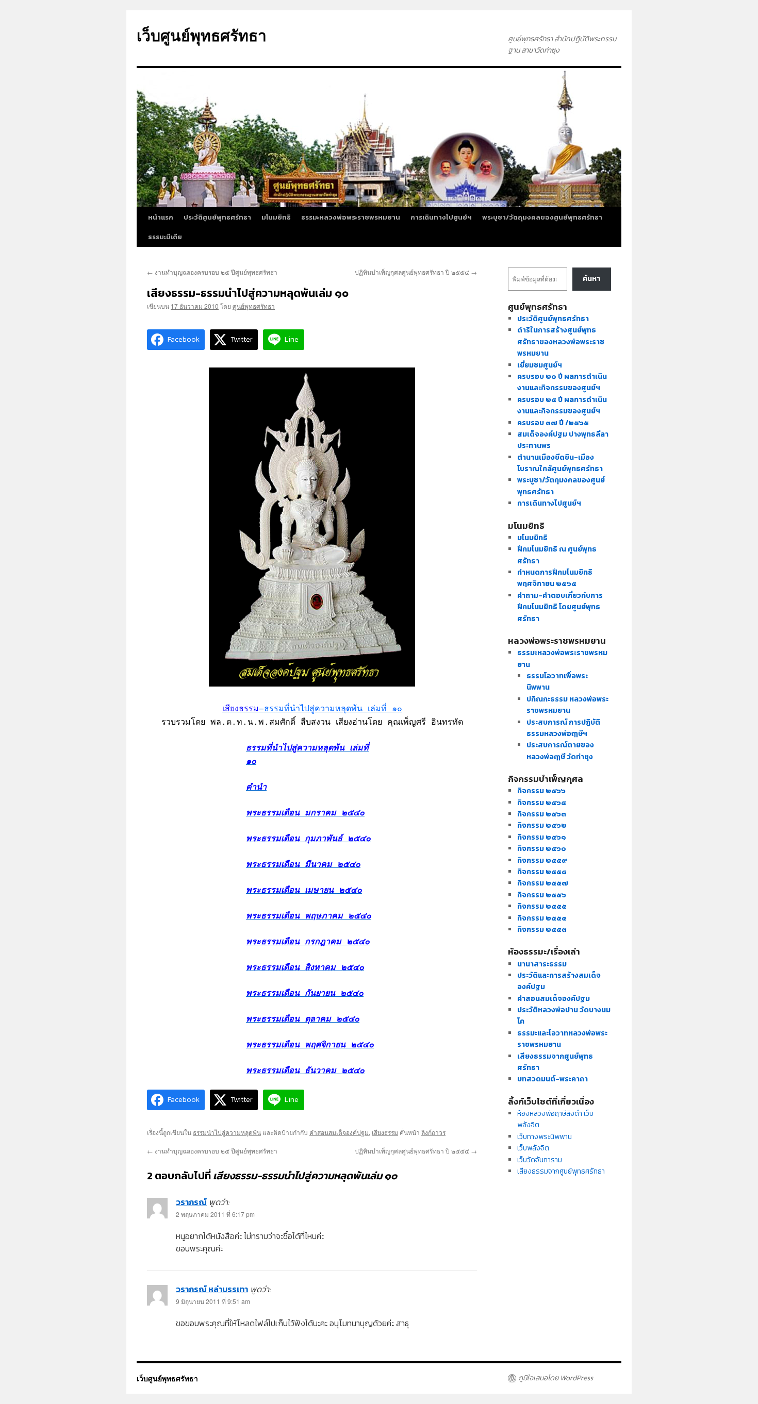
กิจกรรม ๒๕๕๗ (542, 883)
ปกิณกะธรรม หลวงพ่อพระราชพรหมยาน (567, 705)
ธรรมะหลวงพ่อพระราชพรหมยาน (350, 217)
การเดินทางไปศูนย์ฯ (441, 217)
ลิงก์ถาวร (433, 1132)
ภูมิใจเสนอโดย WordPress (555, 1378)
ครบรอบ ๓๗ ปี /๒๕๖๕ (553, 422)
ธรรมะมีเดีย (165, 237)
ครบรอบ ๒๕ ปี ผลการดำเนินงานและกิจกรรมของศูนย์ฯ (562, 405)
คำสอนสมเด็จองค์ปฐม (339, 1132)
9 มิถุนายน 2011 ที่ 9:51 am (213, 1301)
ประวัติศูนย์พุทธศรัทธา (217, 217)
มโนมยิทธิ (276, 217)
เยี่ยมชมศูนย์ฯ (539, 365)
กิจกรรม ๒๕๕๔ (542, 918)
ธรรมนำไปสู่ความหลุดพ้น (227, 1132)
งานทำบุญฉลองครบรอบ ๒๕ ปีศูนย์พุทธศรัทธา (212, 272)
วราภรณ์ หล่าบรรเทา (212, 1289)
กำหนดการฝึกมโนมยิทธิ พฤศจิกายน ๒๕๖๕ (554, 578)
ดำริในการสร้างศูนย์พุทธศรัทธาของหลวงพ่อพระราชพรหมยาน (560, 342)
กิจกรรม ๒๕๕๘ (542, 871)
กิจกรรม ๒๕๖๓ (541, 814)
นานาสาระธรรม (542, 964)
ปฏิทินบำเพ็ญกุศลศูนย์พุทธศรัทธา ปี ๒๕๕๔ (416, 272)
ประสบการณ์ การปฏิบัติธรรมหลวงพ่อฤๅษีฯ (563, 728)
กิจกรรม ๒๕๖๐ (541, 848)
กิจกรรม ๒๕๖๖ (541, 790)
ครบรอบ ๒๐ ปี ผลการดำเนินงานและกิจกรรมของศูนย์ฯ (562, 382)
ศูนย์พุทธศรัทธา (254, 306)
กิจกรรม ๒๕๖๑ (541, 837)
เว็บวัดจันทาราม (539, 1160)
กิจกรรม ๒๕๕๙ (542, 860)
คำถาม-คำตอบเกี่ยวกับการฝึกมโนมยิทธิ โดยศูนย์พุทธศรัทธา (560, 607)
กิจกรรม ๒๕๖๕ (541, 802)
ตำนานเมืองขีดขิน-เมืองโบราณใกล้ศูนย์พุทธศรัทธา (560, 463)
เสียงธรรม (385, 1132)
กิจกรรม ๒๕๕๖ (541, 895)
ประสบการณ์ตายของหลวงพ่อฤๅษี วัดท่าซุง (560, 751)
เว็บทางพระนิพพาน (544, 1136)
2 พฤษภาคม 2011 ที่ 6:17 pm (215, 1214)
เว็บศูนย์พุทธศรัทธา (202, 35)
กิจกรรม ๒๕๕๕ (542, 906)
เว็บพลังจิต (533, 1148)
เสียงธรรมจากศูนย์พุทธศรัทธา (561, 1171)
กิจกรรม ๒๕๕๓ (542, 929)
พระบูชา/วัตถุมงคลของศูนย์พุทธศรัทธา (542, 217)
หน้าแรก (160, 217)
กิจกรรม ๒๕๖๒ (542, 825)
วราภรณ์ (191, 1202)
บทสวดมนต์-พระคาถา (552, 1079)
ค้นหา (591, 278)
